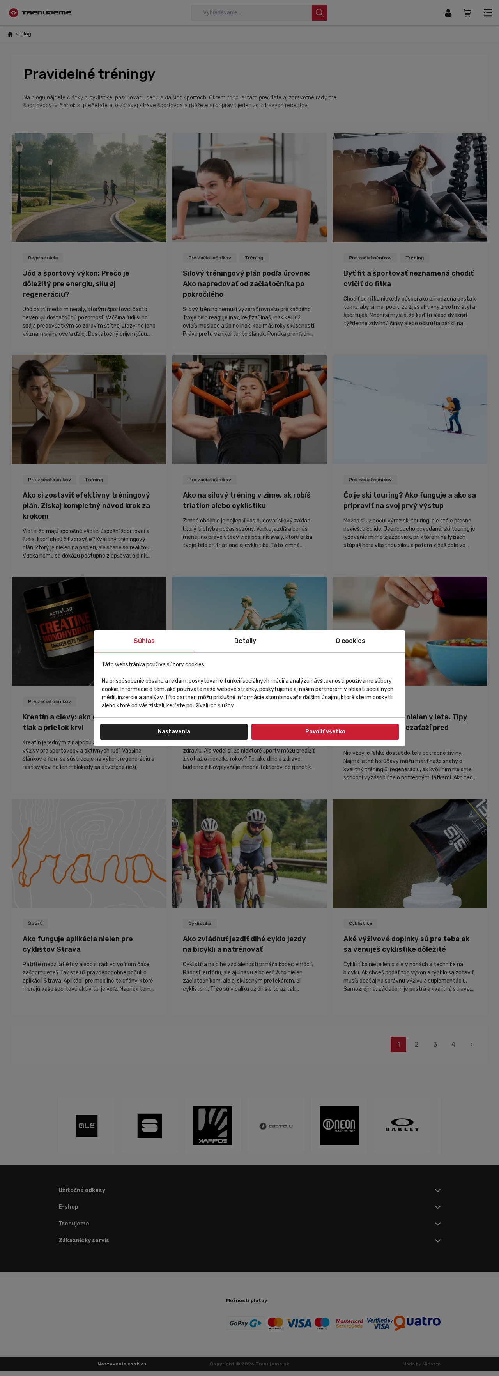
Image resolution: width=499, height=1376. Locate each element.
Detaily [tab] (245, 641)
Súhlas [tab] (144, 641)
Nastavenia (174, 731)
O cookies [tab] (350, 641)
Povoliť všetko (325, 731)
